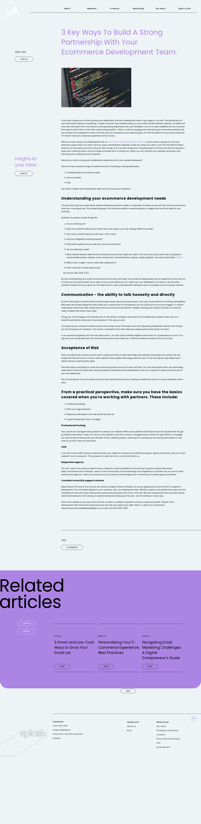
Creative (114, 8)
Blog (129, 730)
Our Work (160, 8)
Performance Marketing (168, 738)
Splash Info (133, 722)
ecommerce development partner (126, 141)
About (67, 8)
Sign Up (23, 173)
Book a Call (185, 8)
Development (163, 747)
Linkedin (57, 738)
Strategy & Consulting (167, 730)
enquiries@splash (61, 730)
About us (131, 726)
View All (24, 59)
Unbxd (178, 257)
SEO (158, 743)
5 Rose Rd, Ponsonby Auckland (68, 734)
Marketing (138, 8)
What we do (163, 722)
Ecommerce (72, 547)
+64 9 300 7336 (60, 725)
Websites (91, 8)
